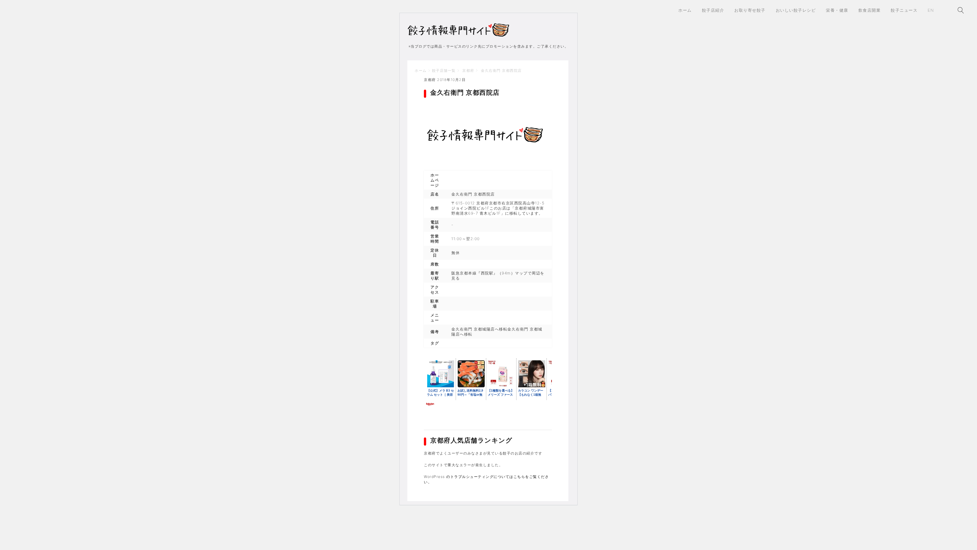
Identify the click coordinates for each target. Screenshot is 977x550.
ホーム (421, 70)
